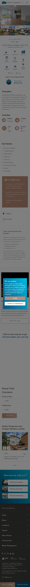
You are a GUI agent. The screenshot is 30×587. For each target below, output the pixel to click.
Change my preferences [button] (15, 303)
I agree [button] (15, 298)
